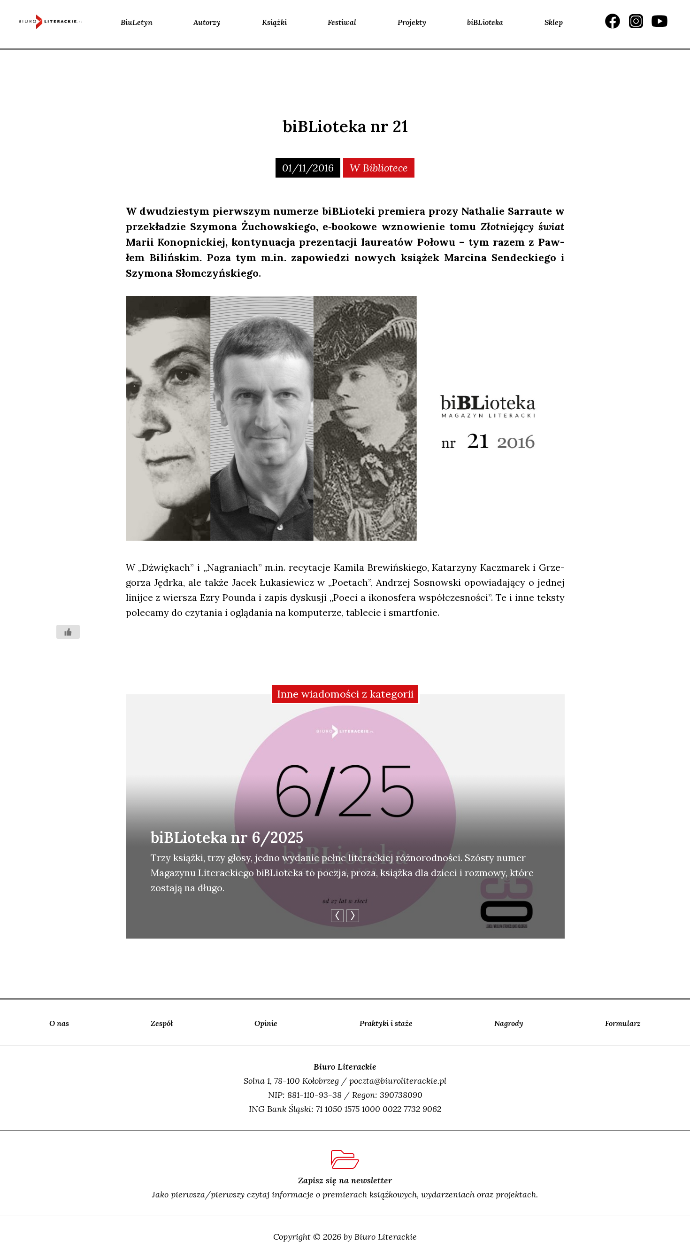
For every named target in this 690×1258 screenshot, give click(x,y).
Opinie (265, 1023)
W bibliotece (379, 167)
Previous (337, 915)
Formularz (623, 1023)
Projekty (412, 22)
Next (352, 915)
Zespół (162, 1023)
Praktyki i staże (386, 1023)
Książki (274, 22)
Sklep (553, 22)
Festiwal (342, 22)
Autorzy (207, 22)
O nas (59, 1023)
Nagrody (508, 1023)
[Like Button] (68, 632)
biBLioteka (485, 22)
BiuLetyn (137, 22)
